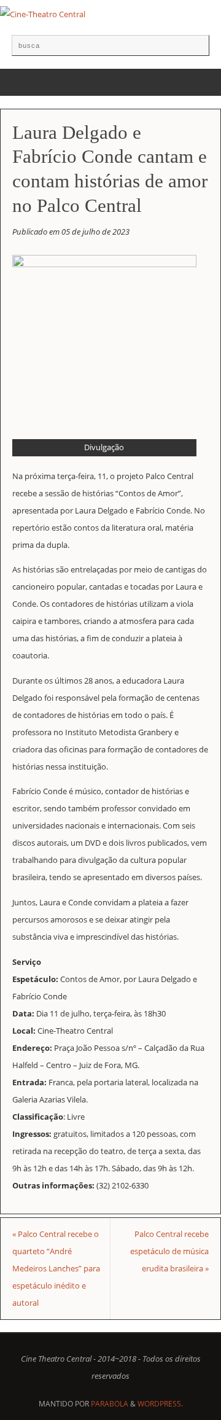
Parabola (109, 1404)
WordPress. (160, 1404)
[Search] (194, 50)
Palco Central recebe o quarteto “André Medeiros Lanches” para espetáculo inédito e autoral (56, 1268)
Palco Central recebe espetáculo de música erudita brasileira (169, 1251)
